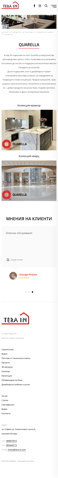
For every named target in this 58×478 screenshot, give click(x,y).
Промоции (7, 375)
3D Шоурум (7, 367)
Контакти (6, 413)
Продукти (16, 32)
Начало (5, 32)
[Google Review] (14, 260)
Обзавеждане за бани (12, 380)
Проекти (6, 362)
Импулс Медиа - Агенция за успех (18, 461)
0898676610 (11, 440)
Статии (5, 400)
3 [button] (32, 292)
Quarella (9, 34)
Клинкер (6, 371)
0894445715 (11, 445)
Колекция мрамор (29, 105)
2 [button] (29, 292)
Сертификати (8, 404)
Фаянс (4, 353)
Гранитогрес (8, 349)
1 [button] (25, 292)
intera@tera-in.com (17, 449)
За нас (5, 395)
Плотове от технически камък (39, 32)
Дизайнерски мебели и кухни (16, 384)
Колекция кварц (29, 156)
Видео (4, 409)
